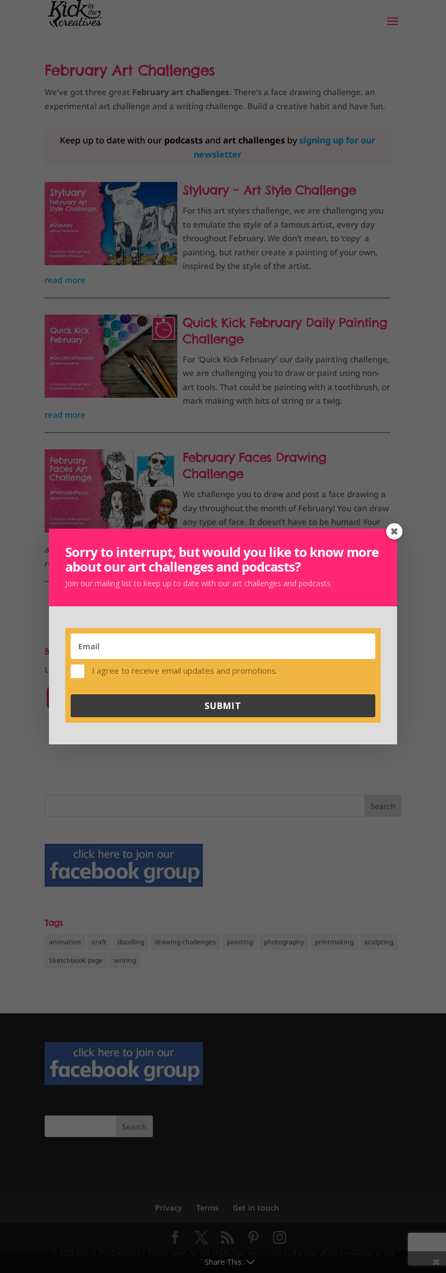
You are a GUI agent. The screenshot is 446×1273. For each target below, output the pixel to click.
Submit (223, 706)
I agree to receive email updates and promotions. (183, 669)
